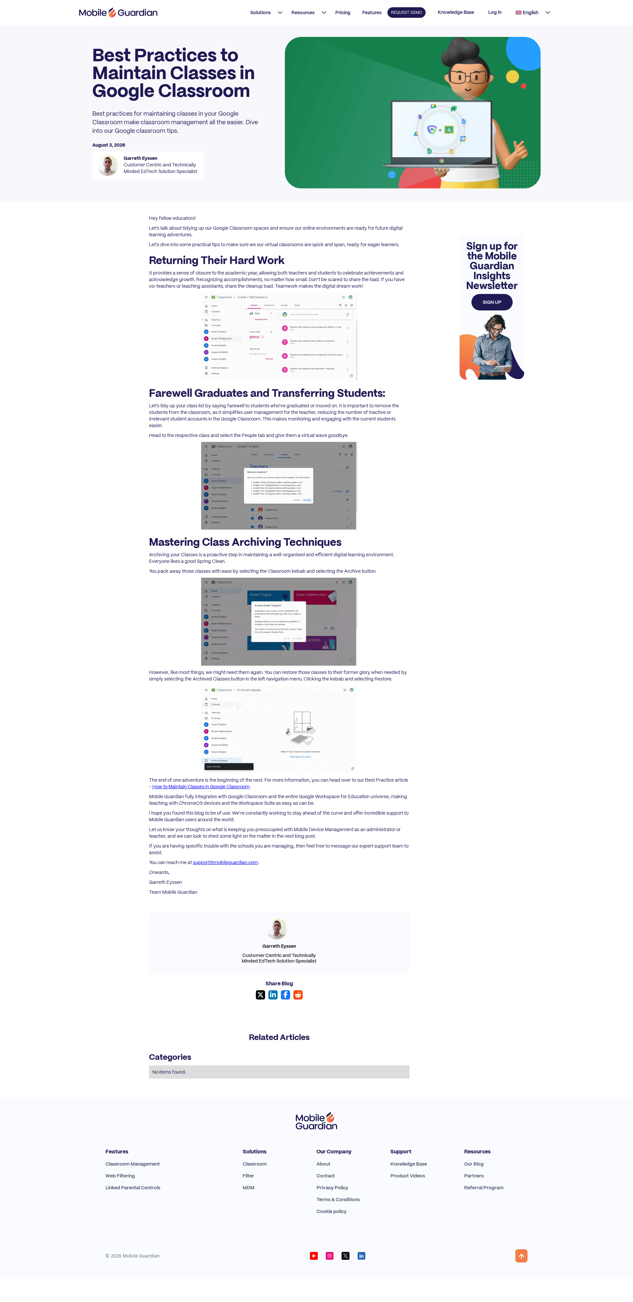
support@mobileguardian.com (225, 862)
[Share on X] (260, 994)
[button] (264, 12)
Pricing (342, 12)
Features (371, 12)
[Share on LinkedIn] (273, 994)
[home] (118, 12)
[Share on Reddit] (298, 994)
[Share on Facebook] (285, 994)
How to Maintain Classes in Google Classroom (201, 787)
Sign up (492, 302)
